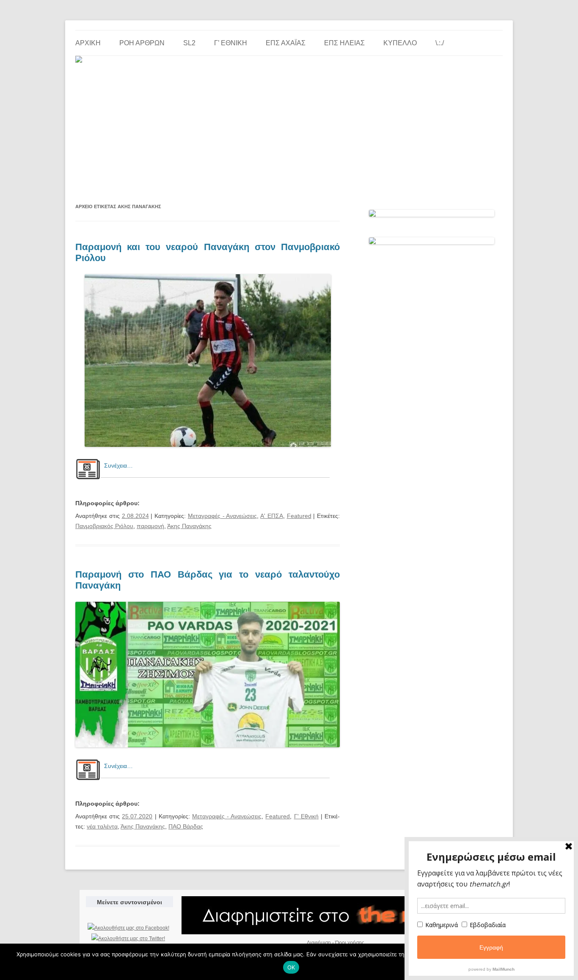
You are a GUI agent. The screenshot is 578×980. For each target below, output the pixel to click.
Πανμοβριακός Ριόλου (104, 526)
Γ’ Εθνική (230, 43)
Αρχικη (88, 43)
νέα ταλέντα (102, 826)
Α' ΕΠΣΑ (271, 515)
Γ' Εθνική (306, 816)
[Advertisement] (289, 129)
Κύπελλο (400, 43)
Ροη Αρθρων (142, 43)
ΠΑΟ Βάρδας (185, 826)
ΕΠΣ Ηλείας (344, 43)
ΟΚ (291, 967)
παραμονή (150, 526)
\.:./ (439, 43)
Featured (299, 515)
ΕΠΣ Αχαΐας (286, 43)
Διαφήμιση (319, 943)
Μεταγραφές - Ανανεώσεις (222, 515)
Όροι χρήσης (349, 943)
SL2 (189, 43)
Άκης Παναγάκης (189, 526)
